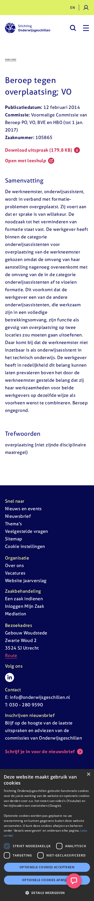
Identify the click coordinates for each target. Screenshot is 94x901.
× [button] (88, 774)
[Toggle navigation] (86, 28)
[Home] (27, 28)
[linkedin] (9, 677)
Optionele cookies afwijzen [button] (47, 880)
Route (11, 655)
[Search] (73, 28)
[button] (47, 892)
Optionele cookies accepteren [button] (47, 867)
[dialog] (47, 835)
